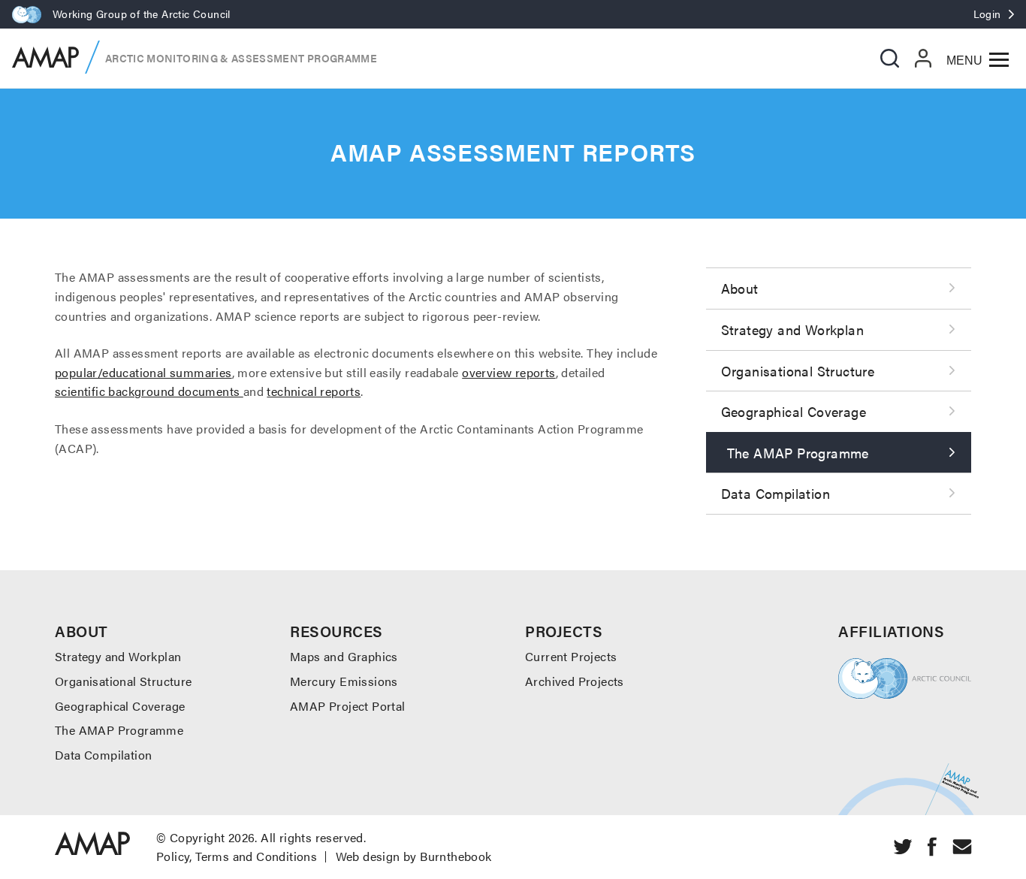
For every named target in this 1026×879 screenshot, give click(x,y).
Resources (336, 631)
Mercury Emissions (344, 681)
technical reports (314, 391)
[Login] (923, 58)
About (740, 288)
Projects (563, 631)
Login (987, 13)
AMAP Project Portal (348, 705)
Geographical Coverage (793, 411)
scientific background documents (149, 391)
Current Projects (571, 656)
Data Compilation (775, 493)
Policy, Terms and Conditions (236, 856)
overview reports (508, 372)
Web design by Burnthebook (414, 856)
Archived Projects (574, 681)
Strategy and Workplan (792, 329)
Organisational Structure (798, 370)
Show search (889, 58)
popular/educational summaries (143, 372)
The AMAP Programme (798, 452)
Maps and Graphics (344, 656)
